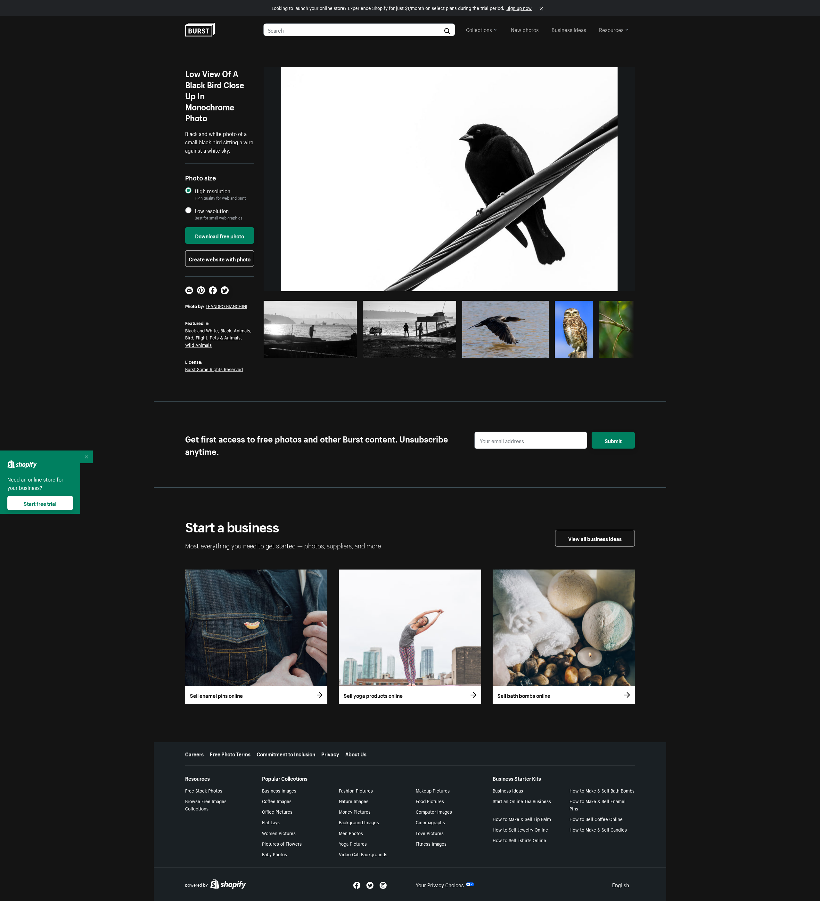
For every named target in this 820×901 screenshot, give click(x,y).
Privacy (330, 753)
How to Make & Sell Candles (598, 829)
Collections (479, 29)
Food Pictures (430, 800)
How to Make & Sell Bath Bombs (602, 790)
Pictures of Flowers (282, 843)
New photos (525, 29)
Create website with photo (219, 258)
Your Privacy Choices (440, 884)
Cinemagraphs (430, 821)
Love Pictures (430, 832)
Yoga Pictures (353, 843)
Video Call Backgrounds (363, 853)
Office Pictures (277, 811)
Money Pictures (355, 811)
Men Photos (351, 832)
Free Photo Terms (230, 753)
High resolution (212, 191)
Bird (189, 337)
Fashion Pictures (356, 790)
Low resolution (212, 210)
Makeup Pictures (433, 790)
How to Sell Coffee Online (596, 818)
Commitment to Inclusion (286, 753)
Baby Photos (274, 853)
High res (312, 351)
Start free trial (40, 503)
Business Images (279, 790)
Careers (194, 753)
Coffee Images (276, 800)
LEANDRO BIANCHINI (226, 305)
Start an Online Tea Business (522, 800)
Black (225, 330)
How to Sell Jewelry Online (520, 829)
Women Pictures (279, 832)
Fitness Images (431, 843)
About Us (355, 753)
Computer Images (434, 811)
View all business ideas (595, 538)
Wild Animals (198, 344)
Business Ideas (508, 790)
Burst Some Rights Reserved (214, 368)
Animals (242, 330)
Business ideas (569, 29)
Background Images (359, 821)
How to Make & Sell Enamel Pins (598, 804)
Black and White (201, 330)
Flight (201, 337)
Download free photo (219, 235)
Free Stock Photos (203, 790)
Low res (337, 351)
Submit (613, 440)
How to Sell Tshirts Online (519, 839)
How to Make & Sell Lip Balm (522, 818)
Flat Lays (271, 821)
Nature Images (353, 800)
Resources (611, 29)
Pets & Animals (225, 337)
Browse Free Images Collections (205, 804)
